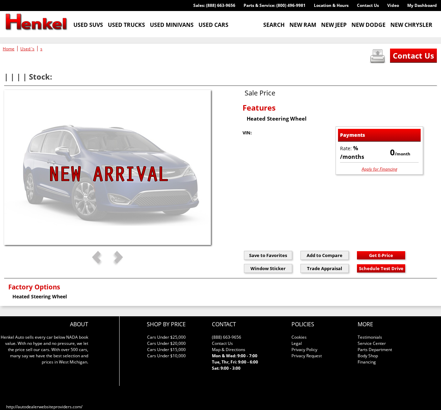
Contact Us (368, 5)
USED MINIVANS (172, 25)
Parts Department (375, 349)
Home (8, 49)
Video (393, 5)
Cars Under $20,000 (166, 343)
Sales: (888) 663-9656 (214, 5)
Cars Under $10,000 (166, 356)
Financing (367, 362)
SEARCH (274, 25)
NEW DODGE (368, 25)
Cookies (299, 337)
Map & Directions (228, 349)
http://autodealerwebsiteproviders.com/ (44, 407)
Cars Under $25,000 (166, 337)
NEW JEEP (334, 25)
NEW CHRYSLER (411, 25)
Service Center (372, 343)
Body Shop (368, 356)
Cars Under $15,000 (166, 349)
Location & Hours (331, 5)
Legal (296, 343)
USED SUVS (88, 25)
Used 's (27, 49)
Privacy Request (306, 356)
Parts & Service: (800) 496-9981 (275, 5)
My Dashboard (422, 5)
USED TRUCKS (126, 25)
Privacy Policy (304, 349)
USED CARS (213, 25)
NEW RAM (302, 25)
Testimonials (370, 337)
